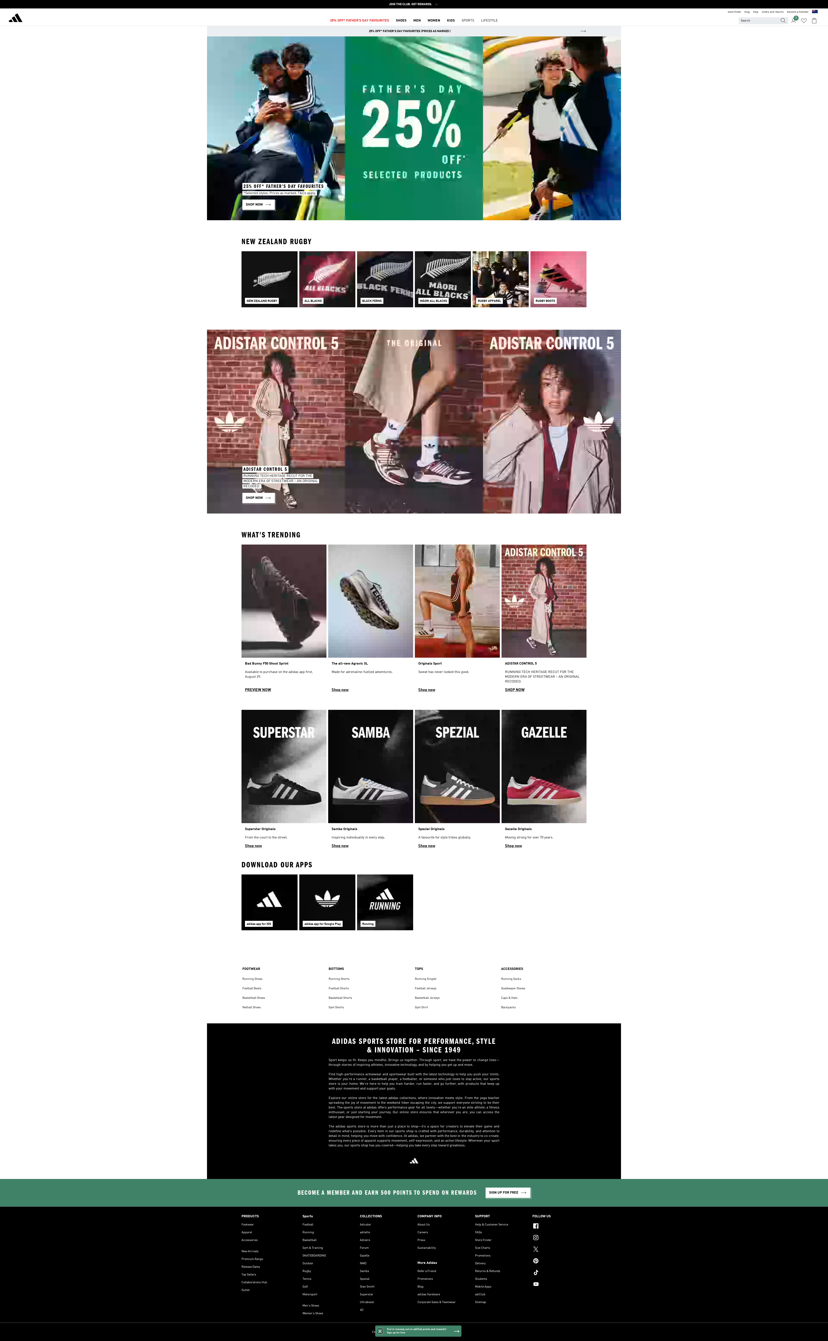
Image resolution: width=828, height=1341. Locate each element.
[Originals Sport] (457, 620)
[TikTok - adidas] (559, 1273)
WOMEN (434, 20)
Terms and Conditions (429, 1331)
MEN (417, 20)
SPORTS (468, 20)
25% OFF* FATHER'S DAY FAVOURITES (359, 20)
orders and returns (773, 12)
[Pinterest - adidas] (559, 1261)
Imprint (451, 1331)
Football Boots (251, 988)
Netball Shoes (251, 1007)
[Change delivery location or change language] (814, 12)
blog (747, 12)
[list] (414, 281)
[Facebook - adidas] (559, 1226)
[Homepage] (15, 18)
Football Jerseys (425, 988)
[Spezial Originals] (457, 781)
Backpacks (508, 1007)
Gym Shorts (336, 1007)
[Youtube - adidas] (559, 1285)
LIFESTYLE (489, 20)
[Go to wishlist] (804, 21)
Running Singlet (425, 978)
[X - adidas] (559, 1250)
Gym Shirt (421, 1007)
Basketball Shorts (340, 997)
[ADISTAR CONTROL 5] (544, 620)
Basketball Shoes (253, 997)
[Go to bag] (814, 21)
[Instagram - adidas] (559, 1238)
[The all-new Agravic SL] (370, 620)
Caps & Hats (509, 997)
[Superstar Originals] (284, 781)
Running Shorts (339, 978)
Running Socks (511, 978)
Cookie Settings (382, 1331)
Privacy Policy (404, 1331)
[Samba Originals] (370, 781)
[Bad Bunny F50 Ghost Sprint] (284, 620)
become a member (798, 12)
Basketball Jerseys (427, 997)
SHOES (401, 20)
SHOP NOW (515, 690)
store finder (734, 12)
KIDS (451, 20)
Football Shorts (339, 988)
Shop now (340, 690)
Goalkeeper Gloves (513, 988)
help (755, 12)
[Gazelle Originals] (544, 781)
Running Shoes (252, 978)
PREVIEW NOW (258, 690)
